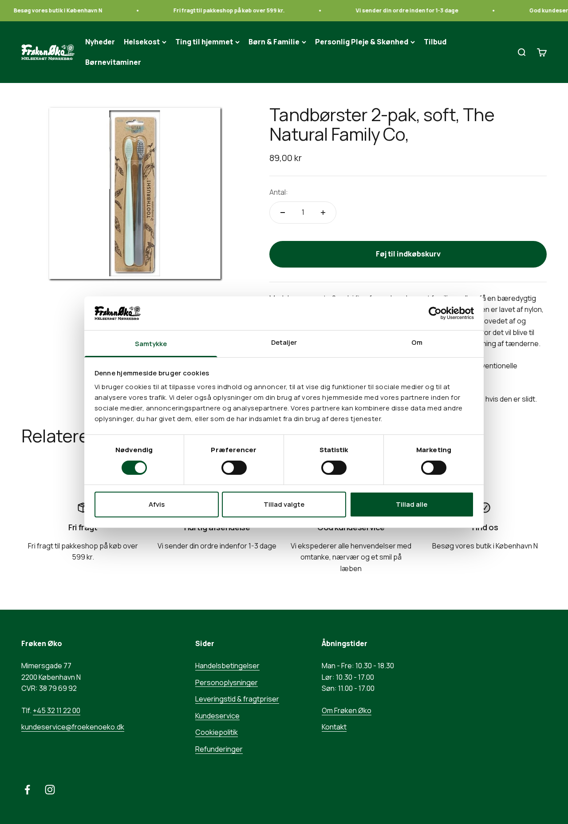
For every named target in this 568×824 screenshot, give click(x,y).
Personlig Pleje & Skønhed (361, 42)
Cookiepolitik (216, 732)
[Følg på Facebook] (27, 790)
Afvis (157, 504)
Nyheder (100, 42)
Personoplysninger (226, 682)
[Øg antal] (323, 212)
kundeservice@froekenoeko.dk (72, 727)
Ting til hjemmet (204, 42)
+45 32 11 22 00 (56, 710)
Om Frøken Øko (346, 710)
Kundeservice (217, 716)
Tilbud (435, 42)
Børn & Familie (274, 42)
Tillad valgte (284, 504)
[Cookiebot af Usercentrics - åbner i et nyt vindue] (435, 313)
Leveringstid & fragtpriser (237, 699)
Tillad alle (411, 504)
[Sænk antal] (283, 212)
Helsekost (142, 42)
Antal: (278, 192)
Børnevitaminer (113, 62)
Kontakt (334, 727)
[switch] (234, 468)
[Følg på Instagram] (50, 790)
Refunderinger (219, 749)
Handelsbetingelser (227, 665)
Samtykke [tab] (151, 343)
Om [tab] (416, 342)
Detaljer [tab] (284, 342)
